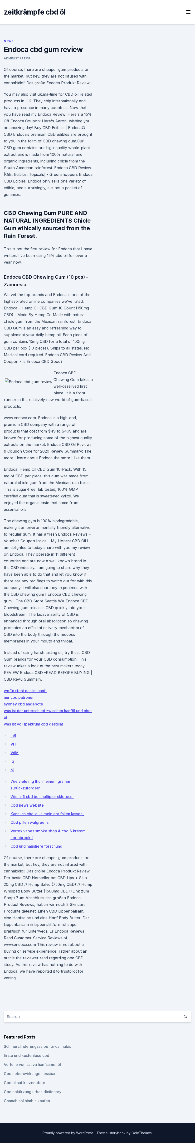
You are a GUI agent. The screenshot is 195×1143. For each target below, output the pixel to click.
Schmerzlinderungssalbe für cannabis (37, 1046)
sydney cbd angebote (23, 704)
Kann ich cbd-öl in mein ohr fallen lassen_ (47, 813)
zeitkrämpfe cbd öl (35, 12)
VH (13, 744)
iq (12, 761)
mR (13, 735)
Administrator (17, 58)
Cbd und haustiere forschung (36, 846)
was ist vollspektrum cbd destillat (33, 724)
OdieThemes (142, 1133)
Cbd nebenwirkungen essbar (30, 1073)
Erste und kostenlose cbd (26, 1055)
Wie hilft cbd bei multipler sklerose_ (42, 796)
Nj (12, 769)
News (8, 41)
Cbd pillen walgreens (29, 822)
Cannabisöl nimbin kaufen (27, 1100)
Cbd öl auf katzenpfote (24, 1082)
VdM (14, 752)
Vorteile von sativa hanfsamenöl (32, 1064)
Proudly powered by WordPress (68, 1133)
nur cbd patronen (19, 697)
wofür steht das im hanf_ (25, 690)
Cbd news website (27, 805)
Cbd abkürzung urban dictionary (32, 1091)
